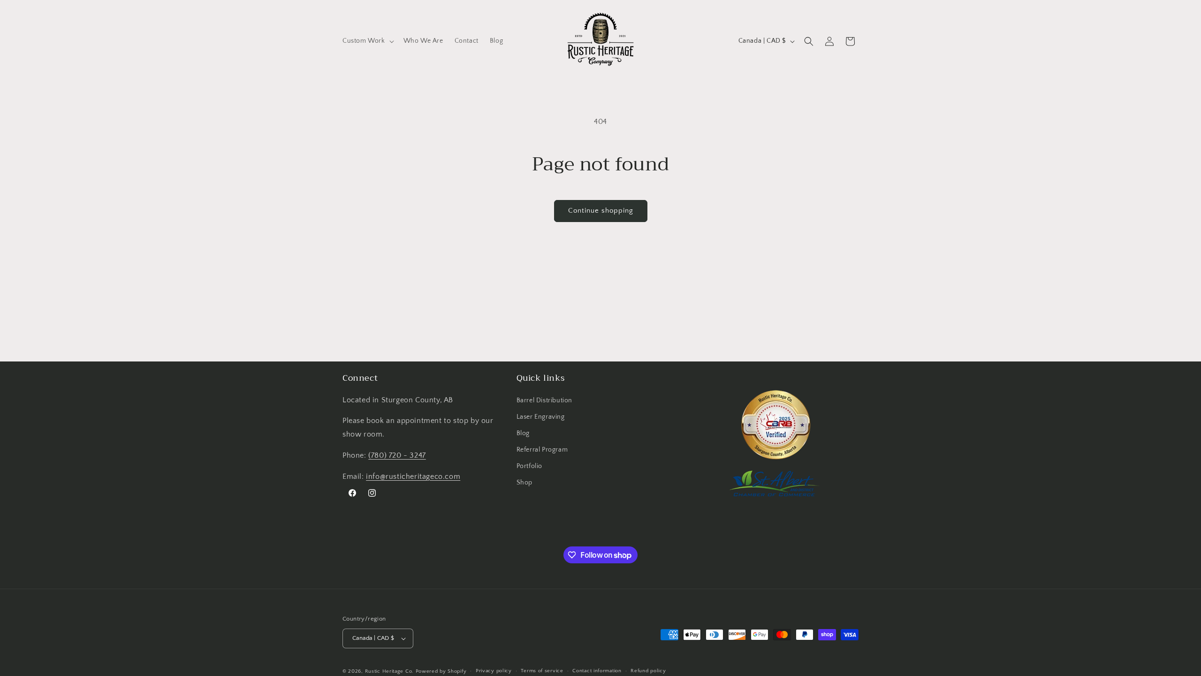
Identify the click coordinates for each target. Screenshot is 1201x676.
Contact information (596, 671)
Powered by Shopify (441, 671)
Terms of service (542, 671)
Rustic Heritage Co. (389, 671)
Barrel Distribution (544, 400)
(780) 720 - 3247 (397, 455)
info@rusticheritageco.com (413, 476)
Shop (524, 482)
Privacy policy (494, 671)
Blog (523, 433)
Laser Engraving (541, 417)
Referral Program (542, 449)
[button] (367, 41)
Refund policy (648, 671)
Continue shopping (600, 211)
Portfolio (529, 466)
